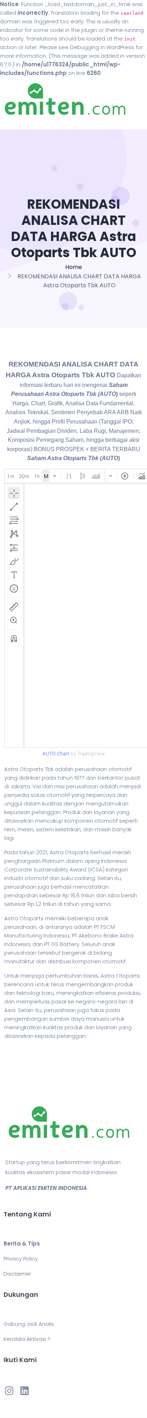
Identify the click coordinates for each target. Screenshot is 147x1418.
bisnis (90, 975)
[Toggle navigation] (15, 122)
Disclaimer (17, 1273)
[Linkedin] (24, 1390)
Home (73, 267)
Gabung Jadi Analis (29, 1324)
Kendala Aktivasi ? (27, 1339)
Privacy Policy (21, 1258)
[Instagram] (9, 1390)
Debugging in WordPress (102, 47)
